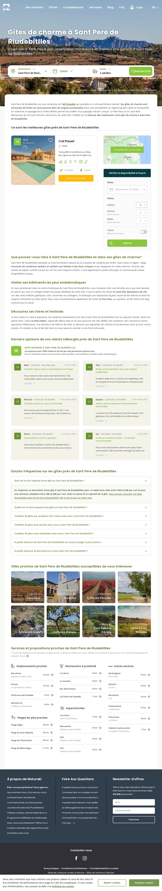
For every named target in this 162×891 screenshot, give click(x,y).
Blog (111, 7)
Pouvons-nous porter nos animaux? (80, 812)
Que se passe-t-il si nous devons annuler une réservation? (81, 797)
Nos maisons (34, 7)
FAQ (122, 7)
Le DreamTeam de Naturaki (21, 797)
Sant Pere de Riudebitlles (143, 90)
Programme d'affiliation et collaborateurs (28, 817)
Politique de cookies (63, 886)
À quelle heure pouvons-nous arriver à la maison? (81, 787)
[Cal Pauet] (33, 160)
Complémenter (73, 7)
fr (154, 7)
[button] (49, 160)
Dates (110, 182)
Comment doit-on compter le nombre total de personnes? (81, 792)
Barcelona (105, 90)
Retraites (95, 7)
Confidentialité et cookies (104, 868)
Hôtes (110, 198)
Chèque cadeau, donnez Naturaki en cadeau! (28, 812)
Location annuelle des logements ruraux (27, 827)
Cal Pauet (35, 365)
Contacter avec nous (18, 833)
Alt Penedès (120, 90)
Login (139, 7)
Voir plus (66, 822)
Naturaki (82, 90)
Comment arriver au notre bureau (24, 802)
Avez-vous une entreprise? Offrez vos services (28, 822)
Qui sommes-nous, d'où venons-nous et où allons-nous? (28, 792)
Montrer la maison (76, 178)
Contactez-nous (81, 850)
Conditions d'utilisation (74, 868)
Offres (53, 7)
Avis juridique (51, 868)
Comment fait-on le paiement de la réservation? (81, 817)
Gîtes (93, 90)
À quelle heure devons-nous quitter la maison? (81, 802)
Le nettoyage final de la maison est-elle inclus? (81, 807)
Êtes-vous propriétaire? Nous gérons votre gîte (28, 787)
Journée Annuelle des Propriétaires (25, 807)
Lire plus (28, 383)
